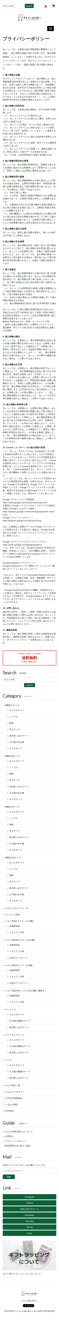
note (29, 1233)
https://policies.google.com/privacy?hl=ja (22, 520)
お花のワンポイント (18, 958)
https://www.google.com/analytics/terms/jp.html (25, 502)
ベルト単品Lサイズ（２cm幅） (20, 921)
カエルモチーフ (16, 710)
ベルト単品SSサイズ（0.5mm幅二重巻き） (26, 990)
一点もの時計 (11, 1104)
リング (8, 1060)
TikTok (29, 1227)
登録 (9, 1177)
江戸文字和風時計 (13, 1098)
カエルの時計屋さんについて (19, 1131)
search (29, 6)
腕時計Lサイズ (12, 705)
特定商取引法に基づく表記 (18, 1146)
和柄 (11, 723)
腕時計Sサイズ (12, 807)
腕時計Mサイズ (12, 756)
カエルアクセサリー (15, 1092)
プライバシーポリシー (15, 1141)
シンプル (13, 716)
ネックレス (10, 1009)
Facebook (29, 1215)
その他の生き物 (16, 742)
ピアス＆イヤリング (15, 1035)
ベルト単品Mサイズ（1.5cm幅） (20, 940)
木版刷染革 (14, 926)
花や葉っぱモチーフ (18, 735)
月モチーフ (14, 729)
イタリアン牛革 (16, 932)
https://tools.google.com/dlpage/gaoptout (22, 545)
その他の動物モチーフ (19, 1021)
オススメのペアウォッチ (17, 908)
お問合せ (9, 1136)
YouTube (29, 1221)
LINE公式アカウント (29, 1209)
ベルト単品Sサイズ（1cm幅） (19, 965)
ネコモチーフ (15, 748)
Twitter (29, 1203)
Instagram (29, 1196)
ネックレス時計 (12, 914)
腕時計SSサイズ (13, 857)
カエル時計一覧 (12, 1085)
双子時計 (9, 1111)
